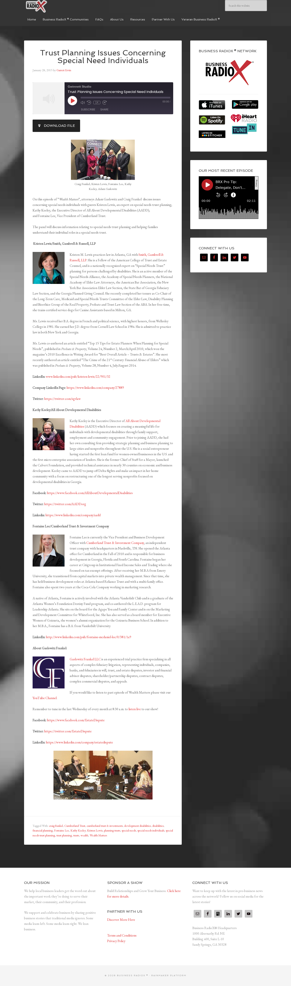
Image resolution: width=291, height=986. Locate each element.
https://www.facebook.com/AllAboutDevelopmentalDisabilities (90, 493)
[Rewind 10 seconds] (89, 102)
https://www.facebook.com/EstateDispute (76, 720)
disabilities (158, 826)
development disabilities (137, 826)
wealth (84, 835)
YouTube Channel (45, 698)
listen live (134, 709)
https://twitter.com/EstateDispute (68, 731)
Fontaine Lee (61, 830)
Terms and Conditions (122, 935)
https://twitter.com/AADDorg (65, 504)
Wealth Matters (98, 835)
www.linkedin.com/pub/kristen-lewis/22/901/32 (78, 376)
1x (96, 102)
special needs (129, 830)
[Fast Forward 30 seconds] (104, 102)
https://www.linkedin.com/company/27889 (95, 387)
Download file (59, 126)
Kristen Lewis (94, 830)
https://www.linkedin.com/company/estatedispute (79, 742)
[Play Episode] (72, 100)
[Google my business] (218, 914)
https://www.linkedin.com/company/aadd (73, 515)
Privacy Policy (116, 941)
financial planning (43, 830)
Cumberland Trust (74, 826)
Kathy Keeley (78, 830)
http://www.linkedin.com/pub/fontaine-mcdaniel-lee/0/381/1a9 (88, 637)
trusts (76, 835)
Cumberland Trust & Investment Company (115, 543)
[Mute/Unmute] (83, 102)
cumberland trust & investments (105, 826)
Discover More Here (121, 919)
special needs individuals (150, 830)
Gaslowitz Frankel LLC (85, 659)
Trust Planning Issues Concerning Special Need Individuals (103, 56)
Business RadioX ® (56, 6)
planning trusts (112, 830)
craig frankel (56, 826)
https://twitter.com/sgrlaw (62, 398)
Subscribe (88, 109)
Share (104, 109)
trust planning (64, 835)
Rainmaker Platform (168, 975)
